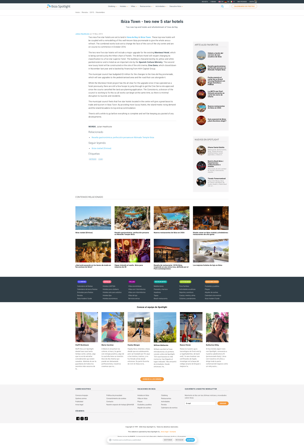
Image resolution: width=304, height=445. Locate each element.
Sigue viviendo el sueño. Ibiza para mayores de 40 (129, 266)
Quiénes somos (81, 398)
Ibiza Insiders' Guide (84, 298)
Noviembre (100, 12)
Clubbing (164, 395)
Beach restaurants (160, 298)
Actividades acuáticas (187, 289)
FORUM (213, 1)
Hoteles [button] (123, 6)
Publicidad (79, 401)
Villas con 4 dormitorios (136, 292)
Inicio (77, 12)
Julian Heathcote (82, 34)
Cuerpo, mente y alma (187, 295)
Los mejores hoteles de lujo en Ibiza (207, 265)
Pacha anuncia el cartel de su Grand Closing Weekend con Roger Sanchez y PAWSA (216, 80)
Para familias (184, 286)
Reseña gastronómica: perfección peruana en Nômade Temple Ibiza (123, 137)
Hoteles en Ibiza (143, 395)
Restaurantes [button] (145, 6)
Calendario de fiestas (85, 286)
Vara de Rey (132, 37)
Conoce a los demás (152, 379)
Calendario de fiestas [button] (244, 6)
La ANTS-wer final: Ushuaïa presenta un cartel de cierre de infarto (216, 94)
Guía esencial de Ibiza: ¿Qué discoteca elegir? (217, 120)
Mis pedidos (242, 1)
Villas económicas (134, 286)
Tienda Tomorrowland (217, 178)
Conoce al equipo (81, 395)
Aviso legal (79, 405)
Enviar (223, 403)
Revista (205, 1)
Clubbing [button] (111, 6)
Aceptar (190, 440)
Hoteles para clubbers (111, 289)
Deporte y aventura (186, 292)
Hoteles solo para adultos (112, 292)
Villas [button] (133, 6)
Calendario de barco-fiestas (87, 289)
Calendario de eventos (213, 295)
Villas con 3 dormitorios (136, 289)
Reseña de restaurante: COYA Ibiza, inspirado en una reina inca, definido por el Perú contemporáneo (171, 267)
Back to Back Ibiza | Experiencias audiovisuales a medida (215, 163)
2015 (92, 12)
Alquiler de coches (211, 292)
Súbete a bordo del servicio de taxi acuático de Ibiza (215, 55)
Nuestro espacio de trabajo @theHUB (120, 405)
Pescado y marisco (161, 289)
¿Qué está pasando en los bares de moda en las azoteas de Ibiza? (93, 266)
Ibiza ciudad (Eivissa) (101, 148)
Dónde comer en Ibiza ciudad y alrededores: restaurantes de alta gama (210, 233)
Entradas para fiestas (85, 292)
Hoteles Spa (107, 295)
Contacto (109, 401)
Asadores (157, 292)
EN (222, 1)
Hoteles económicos (110, 298)
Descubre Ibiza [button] (175, 6)
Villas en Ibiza (142, 398)
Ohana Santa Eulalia (216, 147)
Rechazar (179, 440)
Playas (207, 289)
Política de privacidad (114, 395)
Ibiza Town (146, 37)
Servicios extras (134, 298)
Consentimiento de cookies (116, 398)
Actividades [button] (160, 6)
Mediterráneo (159, 286)
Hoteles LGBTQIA (109, 286)
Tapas (156, 295)
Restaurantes (166, 398)
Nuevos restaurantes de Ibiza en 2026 (216, 107)
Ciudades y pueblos (212, 286)
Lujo (100, 159)
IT (234, 1)
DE (228, 1)
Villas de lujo (132, 295)
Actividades (165, 401)
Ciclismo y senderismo (187, 298)
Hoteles (92, 159)
